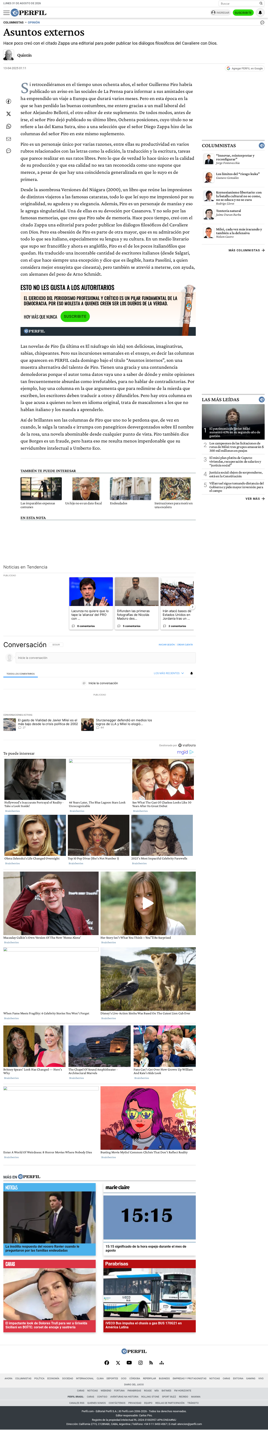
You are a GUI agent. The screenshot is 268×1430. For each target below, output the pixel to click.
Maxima (195, 1396)
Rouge (148, 1390)
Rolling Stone (150, 1396)
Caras (226, 1378)
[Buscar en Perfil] (261, 3)
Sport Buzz (169, 1396)
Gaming (250, 1378)
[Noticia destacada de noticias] (49, 1188)
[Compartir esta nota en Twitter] (8, 114)
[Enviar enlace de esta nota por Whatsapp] (8, 126)
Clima (100, 1378)
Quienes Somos (96, 1403)
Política (39, 1378)
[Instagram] (140, 1363)
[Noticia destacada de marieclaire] (149, 1188)
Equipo (148, 1403)
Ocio (123, 1378)
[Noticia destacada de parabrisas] (149, 1265)
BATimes (166, 1390)
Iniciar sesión (167, 644)
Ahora (8, 1378)
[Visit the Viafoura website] (187, 745)
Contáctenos (117, 1403)
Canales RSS (76, 1403)
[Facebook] (106, 1363)
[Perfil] (29, 1177)
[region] (99, 694)
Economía (53, 1378)
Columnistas (219, 145)
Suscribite (243, 12)
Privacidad (134, 1403)
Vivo (261, 1378)
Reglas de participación (169, 1403)
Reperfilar (149, 1378)
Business (164, 1378)
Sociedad (67, 1378)
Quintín (24, 55)
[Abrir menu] (6, 12)
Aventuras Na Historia (124, 1396)
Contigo (102, 1396)
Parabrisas (134, 1390)
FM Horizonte (182, 1390)
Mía (157, 1390)
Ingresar (222, 12)
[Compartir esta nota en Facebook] (8, 101)
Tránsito (193, 1403)
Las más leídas (220, 399)
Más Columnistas (244, 250)
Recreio (183, 1396)
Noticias (214, 1378)
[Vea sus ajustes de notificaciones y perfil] (260, 12)
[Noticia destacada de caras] (49, 1265)
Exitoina (238, 1378)
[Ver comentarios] (261, 23)
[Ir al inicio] (28, 13)
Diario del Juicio (134, 1384)
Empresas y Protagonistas (189, 1378)
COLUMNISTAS (13, 22)
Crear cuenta (185, 644)
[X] (118, 1363)
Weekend (106, 1390)
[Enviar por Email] (8, 139)
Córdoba (134, 1378)
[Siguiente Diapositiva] (192, 607)
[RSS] (151, 1363)
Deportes (112, 1378)
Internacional (85, 1378)
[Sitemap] (162, 1363)
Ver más (253, 498)
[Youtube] (129, 1363)
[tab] (20, 673)
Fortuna (119, 1390)
